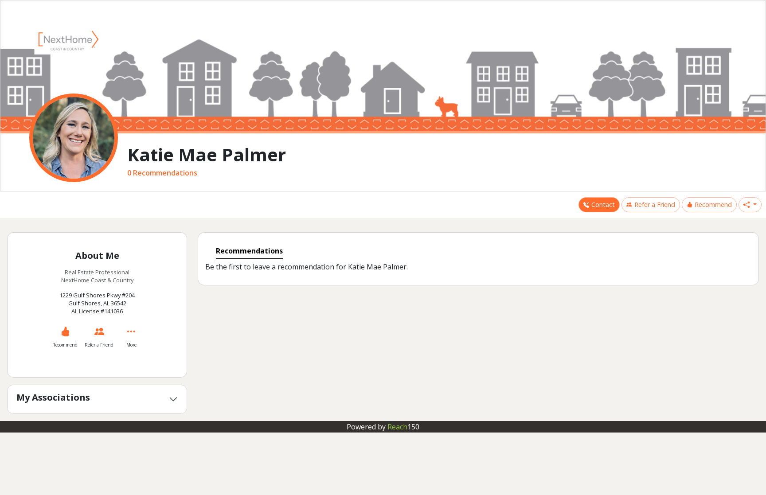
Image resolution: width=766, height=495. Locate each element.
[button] (750, 204)
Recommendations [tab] (249, 251)
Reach (403, 427)
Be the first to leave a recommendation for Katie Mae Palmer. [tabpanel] (306, 267)
